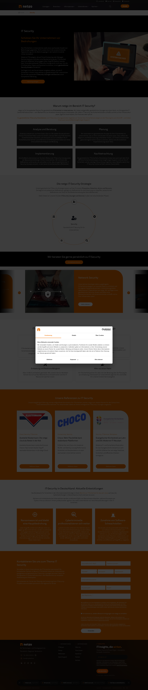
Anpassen (73, 359)
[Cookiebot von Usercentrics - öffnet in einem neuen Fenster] (103, 329)
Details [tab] (74, 335)
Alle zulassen (99, 359)
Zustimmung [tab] (48, 335)
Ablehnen (49, 359)
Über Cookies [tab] (100, 335)
